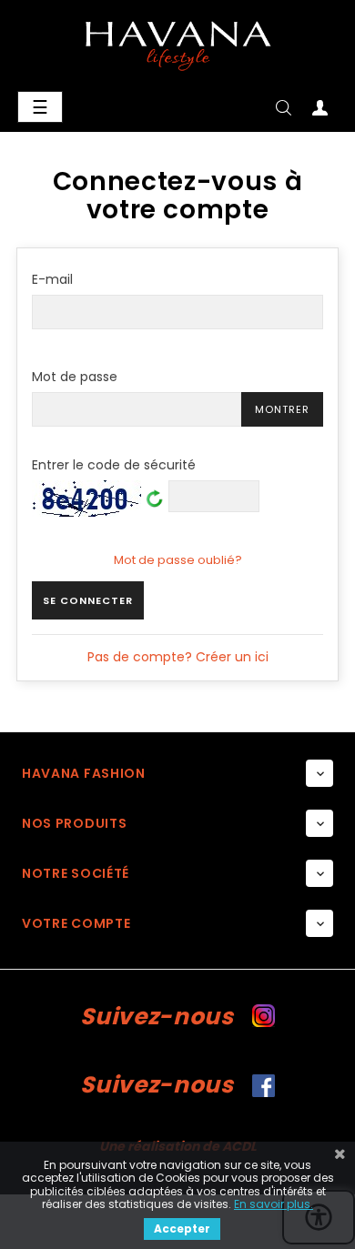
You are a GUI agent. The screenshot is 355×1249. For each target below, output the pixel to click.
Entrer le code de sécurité (114, 466)
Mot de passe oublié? (178, 560)
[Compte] (319, 111)
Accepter (182, 1228)
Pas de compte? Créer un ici (178, 657)
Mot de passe (74, 377)
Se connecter (88, 600)
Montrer (282, 409)
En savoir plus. (273, 1204)
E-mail (52, 279)
